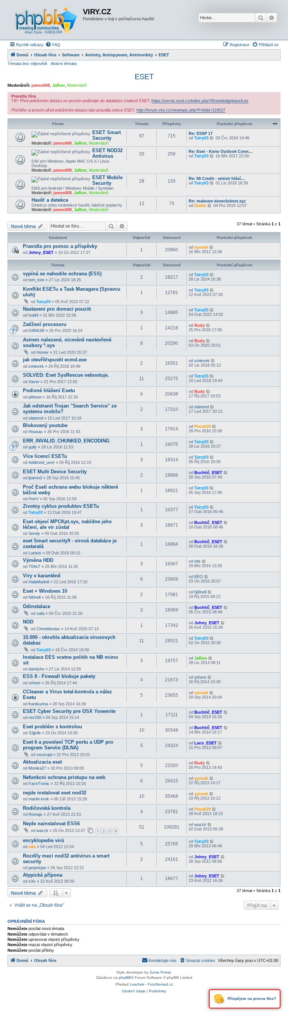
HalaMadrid (38, 582)
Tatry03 (201, 138)
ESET (144, 76)
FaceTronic (39, 783)
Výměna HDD (38, 560)
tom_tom (36, 280)
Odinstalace (36, 606)
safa (40, 613)
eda (32, 846)
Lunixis (34, 553)
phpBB (125, 977)
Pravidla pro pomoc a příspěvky (60, 246)
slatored (35, 418)
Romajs (35, 814)
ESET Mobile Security (107, 180)
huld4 (33, 315)
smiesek (36, 366)
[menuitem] (52, 44)
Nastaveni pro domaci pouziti (57, 309)
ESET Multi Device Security (55, 471)
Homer (42, 352)
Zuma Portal (160, 972)
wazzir (42, 830)
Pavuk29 (202, 426)
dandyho (36, 669)
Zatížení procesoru (44, 324)
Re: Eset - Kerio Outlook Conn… (221, 151)
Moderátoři (77, 85)
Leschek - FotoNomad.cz (151, 984)
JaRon (58, 85)
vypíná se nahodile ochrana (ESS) (62, 273)
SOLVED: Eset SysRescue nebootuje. (66, 375)
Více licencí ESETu (45, 456)
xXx (32, 881)
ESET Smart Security (106, 135)
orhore (34, 683)
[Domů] (46, 20)
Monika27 (37, 768)
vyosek (201, 247)
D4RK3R (36, 330)
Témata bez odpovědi (27, 63)
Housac (35, 431)
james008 (41, 85)
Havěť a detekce (50, 200)
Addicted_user (41, 462)
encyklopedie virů (43, 840)
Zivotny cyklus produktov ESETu (61, 506)
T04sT (34, 566)
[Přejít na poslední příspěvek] (211, 247)
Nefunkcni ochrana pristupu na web (64, 777)
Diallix (200, 205)
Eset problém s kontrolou (52, 726)
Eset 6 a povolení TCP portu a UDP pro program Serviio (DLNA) (68, 744)
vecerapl (44, 754)
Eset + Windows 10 (45, 591)
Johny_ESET (41, 252)
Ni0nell (34, 597)
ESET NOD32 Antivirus (107, 153)
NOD (28, 622)
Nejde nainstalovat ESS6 (51, 823)
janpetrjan (37, 867)
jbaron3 (35, 478)
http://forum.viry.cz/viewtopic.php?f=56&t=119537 (180, 110)
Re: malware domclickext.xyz (217, 201)
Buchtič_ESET (208, 472)
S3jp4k (34, 733)
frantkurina (38, 704)
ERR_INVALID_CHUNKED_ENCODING (66, 441)
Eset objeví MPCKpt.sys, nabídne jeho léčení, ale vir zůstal (67, 524)
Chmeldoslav (48, 629)
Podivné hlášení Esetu (49, 390)
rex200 (34, 717)
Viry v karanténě (41, 575)
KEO (198, 576)
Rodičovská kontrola (46, 808)
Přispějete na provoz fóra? (251, 998)
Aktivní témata (63, 63)
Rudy (199, 325)
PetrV (33, 499)
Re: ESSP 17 (201, 133)
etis (197, 561)
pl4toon (35, 397)
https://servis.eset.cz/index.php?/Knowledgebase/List (200, 100)
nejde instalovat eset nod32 (54, 793)
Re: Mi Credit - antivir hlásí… (217, 178)
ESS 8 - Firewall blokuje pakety (59, 676)
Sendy (34, 533)
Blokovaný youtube (45, 425)
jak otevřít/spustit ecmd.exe (55, 359)
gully (32, 447)
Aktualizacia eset (42, 762)
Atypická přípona (42, 875)
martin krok (38, 799)
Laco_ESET (205, 743)
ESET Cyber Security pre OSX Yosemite (69, 711)
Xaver (33, 381)
